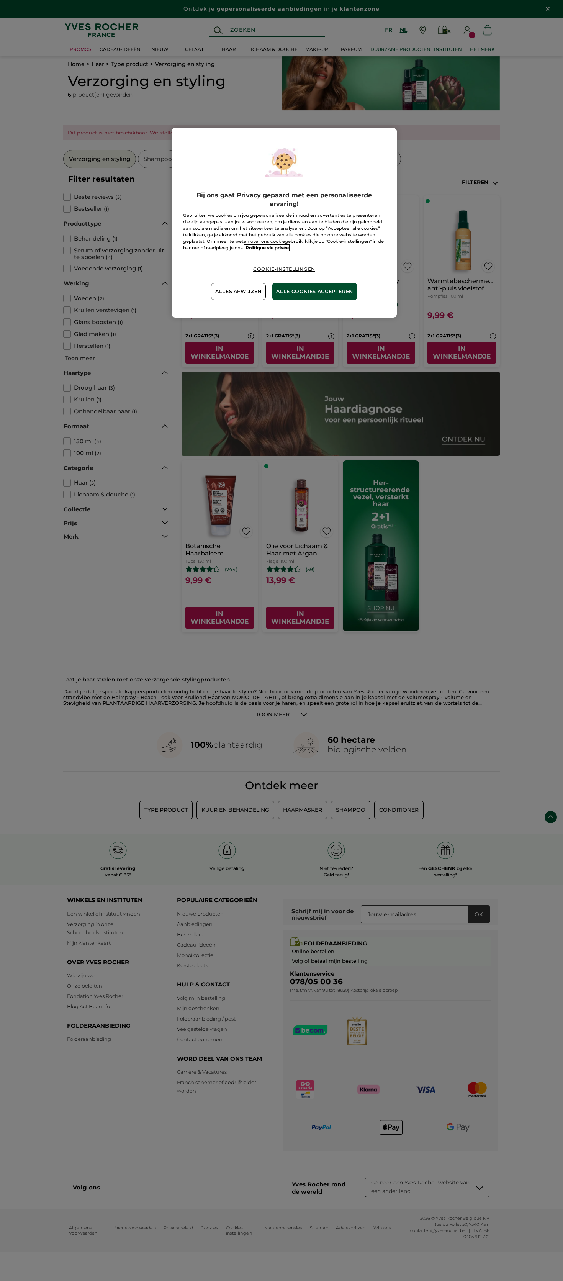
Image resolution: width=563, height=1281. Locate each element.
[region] (284, 222)
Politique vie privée (267, 248)
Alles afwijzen (238, 291)
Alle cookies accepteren (314, 291)
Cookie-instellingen (284, 269)
